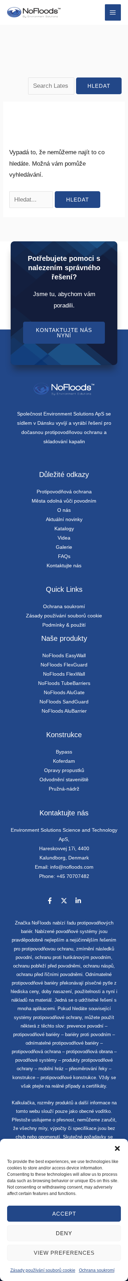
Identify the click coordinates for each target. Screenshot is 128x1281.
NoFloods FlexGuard (64, 665)
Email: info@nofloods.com (64, 867)
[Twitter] (64, 900)
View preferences (64, 1253)
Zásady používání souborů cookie (42, 1270)
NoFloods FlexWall (64, 674)
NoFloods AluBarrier (64, 711)
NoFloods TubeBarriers (64, 683)
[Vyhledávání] (52, 85)
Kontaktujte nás (64, 565)
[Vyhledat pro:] (32, 199)
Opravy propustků (64, 770)
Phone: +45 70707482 (64, 876)
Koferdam (64, 761)
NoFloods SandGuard (64, 701)
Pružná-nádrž (64, 789)
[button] (117, 1147)
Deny (64, 1233)
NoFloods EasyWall (64, 655)
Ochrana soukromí (96, 1270)
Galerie (64, 547)
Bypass (64, 752)
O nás (64, 510)
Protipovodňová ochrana (64, 491)
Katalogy (64, 528)
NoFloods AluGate (64, 692)
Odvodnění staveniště (64, 779)
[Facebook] (50, 900)
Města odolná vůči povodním (64, 501)
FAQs (64, 556)
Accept (64, 1214)
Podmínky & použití (64, 625)
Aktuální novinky (64, 519)
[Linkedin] (78, 900)
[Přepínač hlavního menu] (113, 12)
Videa (64, 538)
